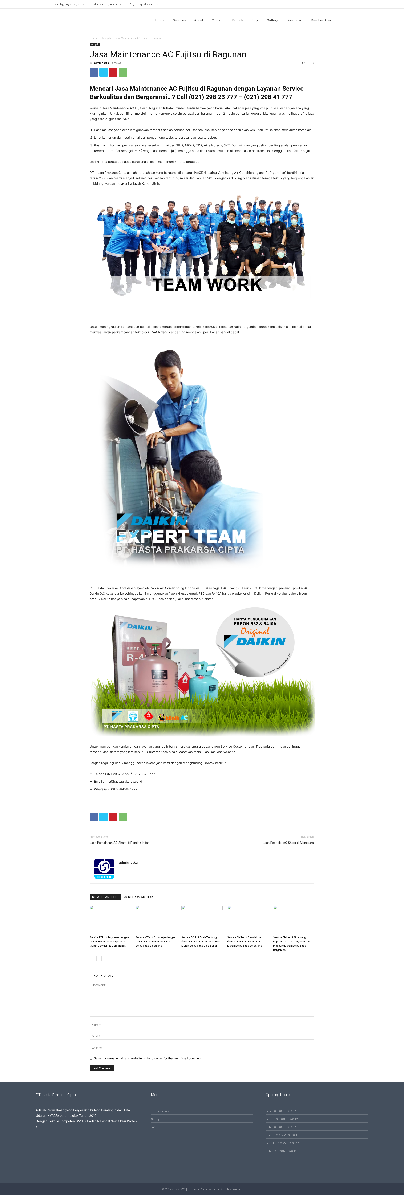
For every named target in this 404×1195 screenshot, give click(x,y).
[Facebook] (332, 4)
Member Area (321, 20)
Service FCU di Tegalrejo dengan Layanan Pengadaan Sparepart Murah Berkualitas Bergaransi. (109, 941)
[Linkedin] (339, 4)
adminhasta (101, 62)
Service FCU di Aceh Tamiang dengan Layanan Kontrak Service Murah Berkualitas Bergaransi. (201, 941)
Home (160, 20)
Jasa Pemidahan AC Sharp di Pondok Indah (119, 843)
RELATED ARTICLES (105, 897)
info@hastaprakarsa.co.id (143, 4)
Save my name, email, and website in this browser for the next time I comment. (148, 1058)
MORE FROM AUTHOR (138, 897)
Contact (218, 20)
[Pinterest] (113, 72)
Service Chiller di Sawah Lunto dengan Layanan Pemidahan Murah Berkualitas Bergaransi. (245, 941)
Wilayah (106, 38)
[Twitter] (346, 4)
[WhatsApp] (123, 72)
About (198, 20)
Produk (237, 20)
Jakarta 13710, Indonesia (106, 4)
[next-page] (99, 958)
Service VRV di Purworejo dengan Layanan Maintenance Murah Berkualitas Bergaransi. (156, 941)
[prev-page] (92, 958)
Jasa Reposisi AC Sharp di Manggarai (288, 843)
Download (294, 20)
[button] (344, 21)
